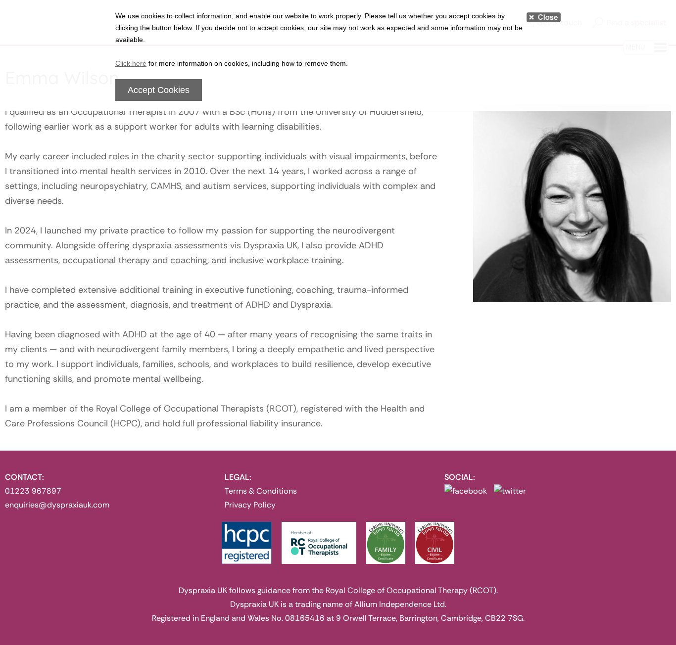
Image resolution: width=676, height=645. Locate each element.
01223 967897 (33, 491)
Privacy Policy (250, 505)
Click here (130, 63)
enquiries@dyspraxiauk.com (57, 505)
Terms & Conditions (261, 491)
